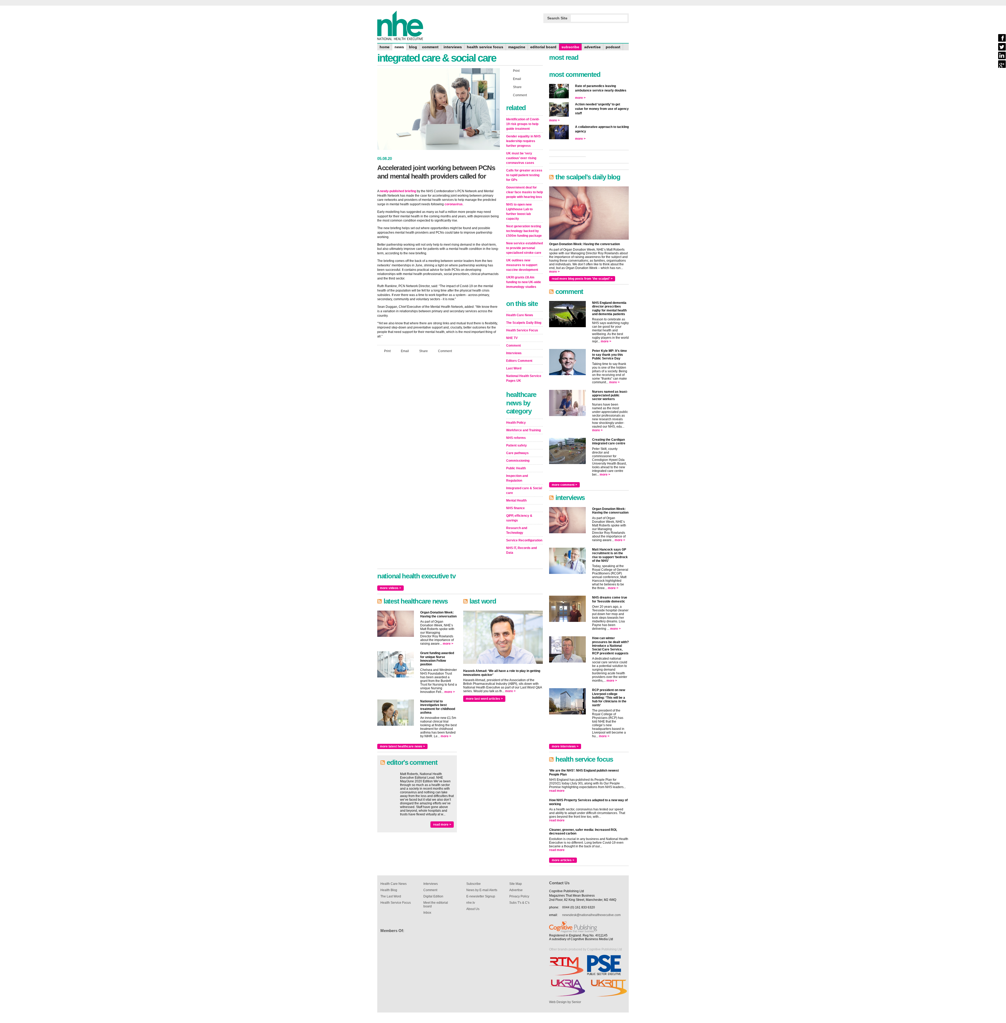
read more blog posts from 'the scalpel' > (582, 279)
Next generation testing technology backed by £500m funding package (524, 231)
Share (423, 351)
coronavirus (454, 204)
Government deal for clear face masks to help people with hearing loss (524, 192)
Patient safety (516, 445)
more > (448, 643)
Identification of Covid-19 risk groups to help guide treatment (522, 124)
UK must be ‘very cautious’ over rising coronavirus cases (521, 158)
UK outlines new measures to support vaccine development (522, 265)
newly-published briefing (398, 191)
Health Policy (516, 422)
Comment (445, 351)
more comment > (564, 485)
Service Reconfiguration (524, 540)
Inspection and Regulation (517, 478)
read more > (442, 824)
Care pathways (517, 453)
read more (557, 791)
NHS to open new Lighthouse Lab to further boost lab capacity (519, 211)
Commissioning (517, 460)
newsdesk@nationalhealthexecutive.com (591, 915)
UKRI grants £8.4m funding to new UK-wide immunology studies (523, 282)
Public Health (516, 468)
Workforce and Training (523, 430)
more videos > (390, 588)
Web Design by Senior (565, 1002)
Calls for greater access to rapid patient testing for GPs (524, 175)
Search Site (557, 18)
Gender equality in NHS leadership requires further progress (523, 141)
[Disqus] (438, 426)
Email (405, 351)
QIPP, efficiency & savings (519, 518)
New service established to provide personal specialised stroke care (524, 248)
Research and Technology (516, 530)
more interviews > (565, 746)
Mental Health (516, 500)
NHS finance (515, 508)
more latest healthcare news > (402, 746)
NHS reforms (516, 438)
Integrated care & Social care (524, 490)
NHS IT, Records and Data (521, 550)
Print (387, 351)
